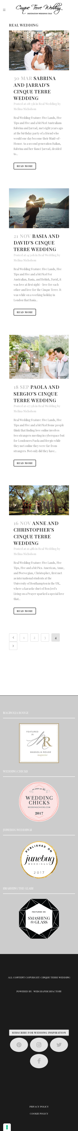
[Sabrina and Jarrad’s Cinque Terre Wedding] (39, 50)
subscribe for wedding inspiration (39, 1032)
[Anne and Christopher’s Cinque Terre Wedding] (39, 500)
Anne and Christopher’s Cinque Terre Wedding (36, 533)
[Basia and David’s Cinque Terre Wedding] (39, 208)
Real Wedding (48, 104)
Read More (25, 166)
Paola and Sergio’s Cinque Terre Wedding (36, 393)
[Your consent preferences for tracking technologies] (7, 1127)
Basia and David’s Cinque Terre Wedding (36, 242)
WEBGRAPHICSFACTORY (47, 991)
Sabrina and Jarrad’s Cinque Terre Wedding (35, 88)
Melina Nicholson (25, 109)
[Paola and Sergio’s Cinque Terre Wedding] (39, 356)
